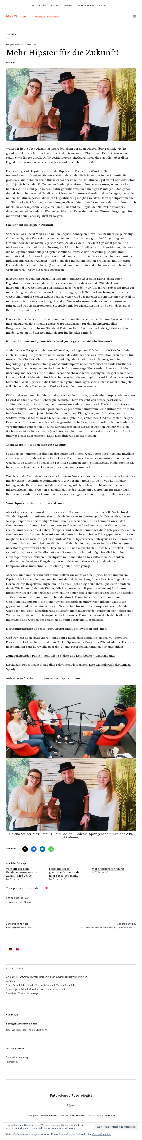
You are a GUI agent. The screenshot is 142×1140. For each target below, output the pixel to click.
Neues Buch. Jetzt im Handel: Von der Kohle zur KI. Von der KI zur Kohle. (41, 985)
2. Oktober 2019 (29, 44)
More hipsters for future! (108, 868)
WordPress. (81, 1115)
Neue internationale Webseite (94, 5)
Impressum (12, 1061)
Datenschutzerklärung (17, 1057)
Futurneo (56, 5)
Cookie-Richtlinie (101, 1134)
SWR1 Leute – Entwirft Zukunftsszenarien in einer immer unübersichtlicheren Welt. (46, 977)
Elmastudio (109, 1115)
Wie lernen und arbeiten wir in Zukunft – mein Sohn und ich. (108, 926)
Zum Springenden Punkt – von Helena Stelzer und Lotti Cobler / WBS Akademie (60, 655)
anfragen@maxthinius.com (22, 1023)
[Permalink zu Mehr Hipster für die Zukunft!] (71, 139)
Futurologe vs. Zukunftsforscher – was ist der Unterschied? (35, 989)
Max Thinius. (50, 1115)
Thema (27, 902)
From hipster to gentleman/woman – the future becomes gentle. (64, 872)
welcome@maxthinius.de (67, 678)
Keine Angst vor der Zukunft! (19, 926)
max (12, 62)
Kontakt (69, 5)
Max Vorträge (39, 5)
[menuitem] (46, 888)
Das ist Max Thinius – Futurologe (22, 993)
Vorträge (10, 981)
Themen (11, 34)
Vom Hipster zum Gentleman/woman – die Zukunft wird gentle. (22, 872)
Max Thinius (16, 16)
